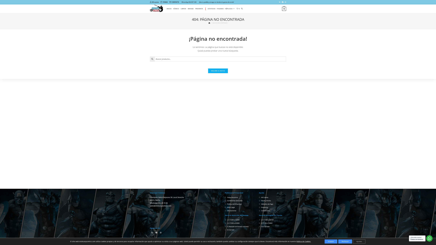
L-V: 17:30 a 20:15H (267, 220)
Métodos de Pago (267, 204)
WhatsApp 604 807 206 (189, 2)
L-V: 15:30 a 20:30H (233, 223)
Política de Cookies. (303, 241)
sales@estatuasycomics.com (160, 206)
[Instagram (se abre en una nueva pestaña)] (285, 2)
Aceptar (331, 241)
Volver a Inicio (218, 71)
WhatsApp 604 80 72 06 (159, 203)
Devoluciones (231, 211)
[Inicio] (209, 23)
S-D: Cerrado (265, 226)
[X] (152, 232)
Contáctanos (265, 211)
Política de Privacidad (234, 204)
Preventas (264, 207)
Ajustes (359, 241)
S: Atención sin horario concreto (238, 226)
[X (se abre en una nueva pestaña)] (279, 2)
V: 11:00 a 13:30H (266, 223)
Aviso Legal (231, 207)
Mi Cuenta (264, 197)
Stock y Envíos (266, 201)
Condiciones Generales (235, 201)
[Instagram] (160, 232)
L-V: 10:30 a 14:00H (233, 220)
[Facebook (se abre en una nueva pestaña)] (282, 2)
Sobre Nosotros (232, 197)
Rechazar (345, 241)
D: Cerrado (230, 230)
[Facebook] (156, 232)
